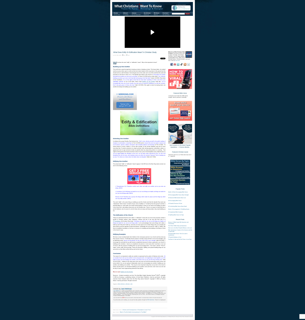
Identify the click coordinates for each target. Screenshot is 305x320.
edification (127, 284)
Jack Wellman (117, 55)
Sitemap (177, 316)
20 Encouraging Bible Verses (174, 200)
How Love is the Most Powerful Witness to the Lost (180, 227)
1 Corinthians (117, 221)
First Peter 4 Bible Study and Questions (177, 225)
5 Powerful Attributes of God (174, 237)
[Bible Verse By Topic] (180, 165)
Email (128, 55)
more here (177, 60)
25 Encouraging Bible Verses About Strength (178, 194)
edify (131, 284)
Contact (166, 13)
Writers (156, 13)
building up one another (148, 81)
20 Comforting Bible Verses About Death (177, 206)
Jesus (134, 13)
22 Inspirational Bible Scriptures (175, 212)
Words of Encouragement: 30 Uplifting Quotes (178, 209)
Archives (147, 13)
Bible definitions (121, 284)
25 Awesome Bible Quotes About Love (177, 197)
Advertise (191, 316)
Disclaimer (187, 316)
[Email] (126, 55)
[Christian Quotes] (180, 184)
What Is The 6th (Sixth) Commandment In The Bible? (133, 312)
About (125, 13)
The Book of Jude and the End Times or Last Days (180, 239)
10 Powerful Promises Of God (175, 203)
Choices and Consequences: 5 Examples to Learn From (136, 309)
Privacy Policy (182, 316)
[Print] (122, 55)
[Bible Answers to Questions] (180, 171)
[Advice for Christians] (180, 178)
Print (124, 55)
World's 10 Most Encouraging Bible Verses (178, 192)
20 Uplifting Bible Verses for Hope (176, 214)
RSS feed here (150, 299)
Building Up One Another (127, 271)
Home (116, 13)
